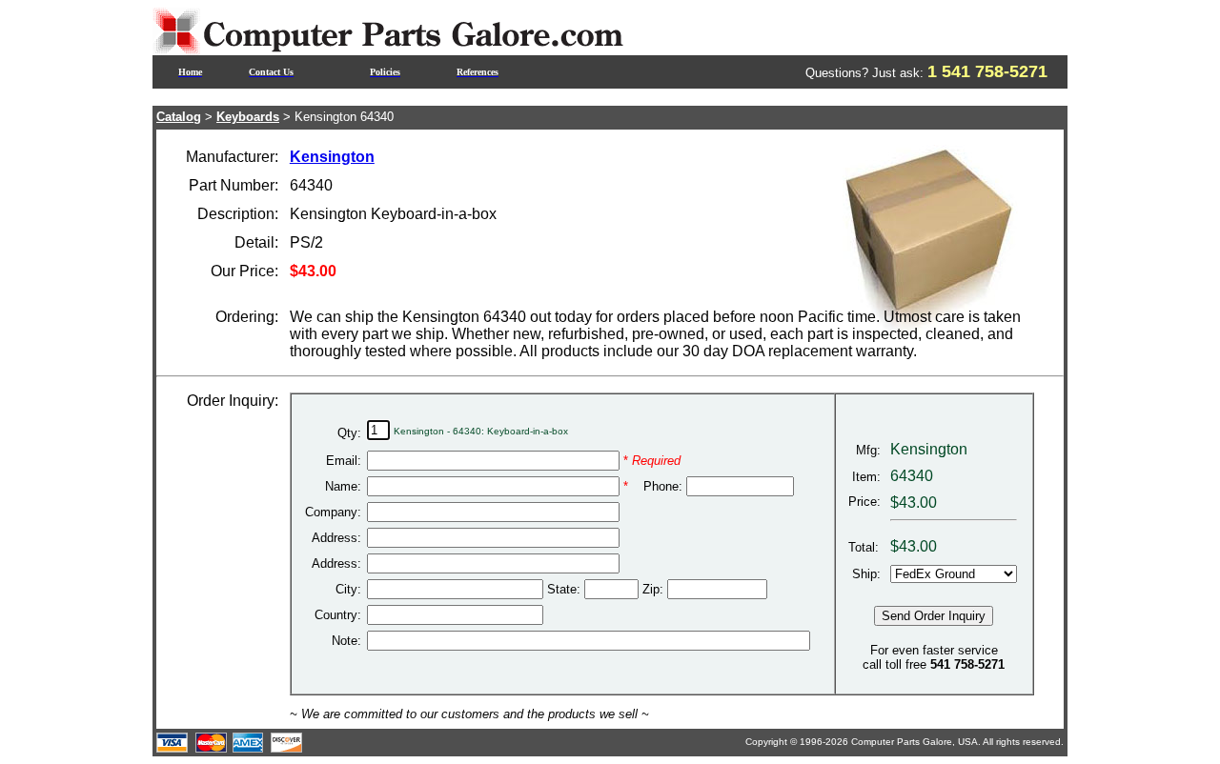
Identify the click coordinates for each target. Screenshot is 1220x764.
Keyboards (247, 117)
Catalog (178, 117)
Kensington (332, 157)
